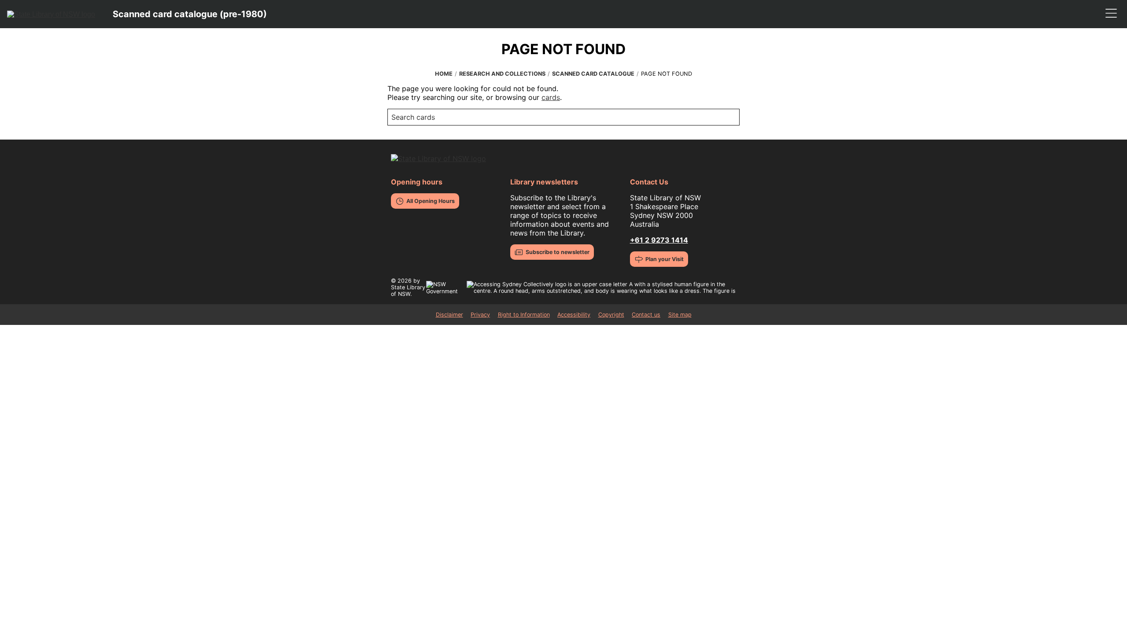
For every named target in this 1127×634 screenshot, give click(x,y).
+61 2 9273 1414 (659, 240)
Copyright (611, 314)
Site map (680, 314)
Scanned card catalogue (593, 73)
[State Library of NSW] (51, 14)
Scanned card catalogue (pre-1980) (190, 14)
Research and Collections (502, 73)
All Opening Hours (430, 201)
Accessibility (573, 314)
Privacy (480, 314)
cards (550, 97)
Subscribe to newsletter (557, 252)
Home (444, 73)
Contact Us (649, 181)
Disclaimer (449, 314)
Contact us (646, 314)
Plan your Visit (664, 259)
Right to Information (524, 314)
